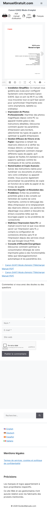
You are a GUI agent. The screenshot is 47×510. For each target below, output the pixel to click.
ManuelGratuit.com (18, 3)
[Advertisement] (23, 385)
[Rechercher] (39, 415)
